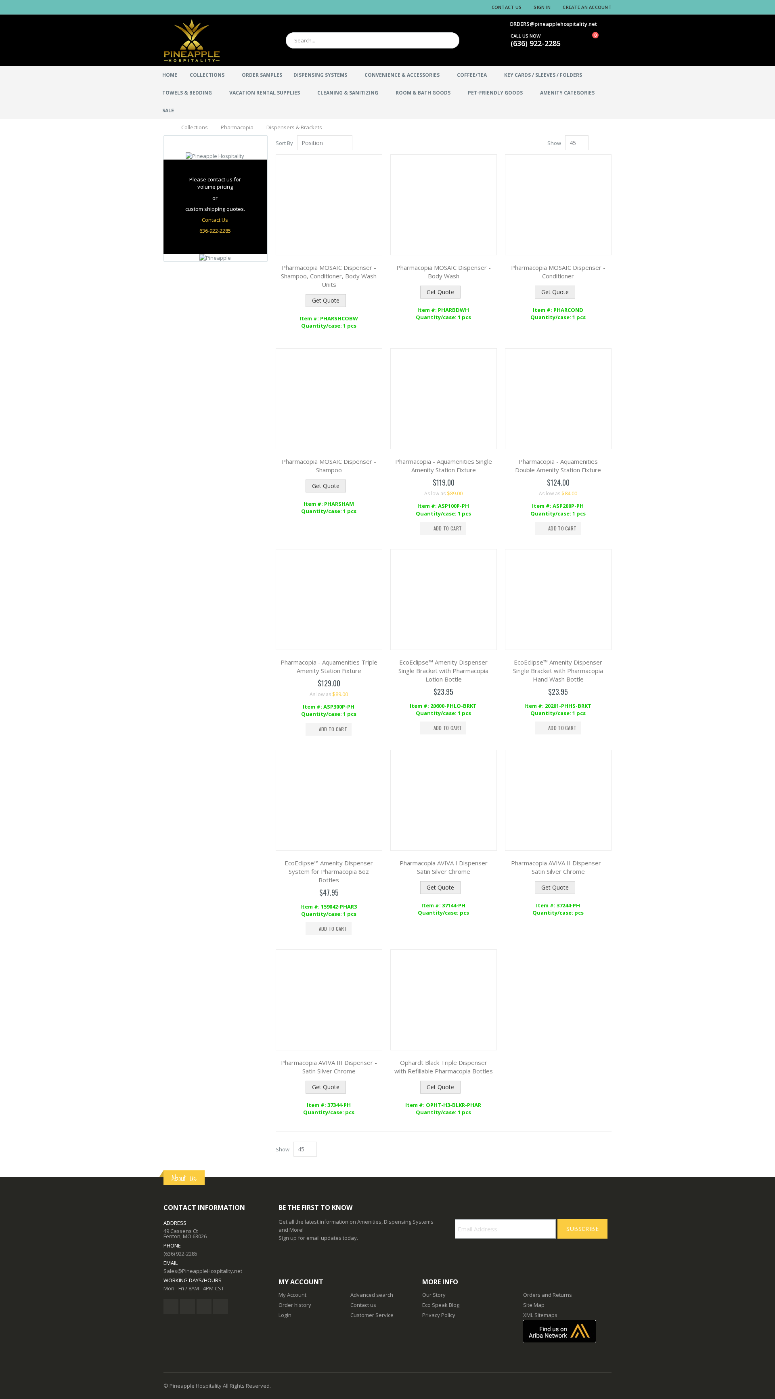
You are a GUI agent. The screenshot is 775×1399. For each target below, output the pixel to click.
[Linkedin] (204, 1306)
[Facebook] (170, 1306)
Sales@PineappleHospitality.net (202, 1271)
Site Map (534, 1305)
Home (166, 126)
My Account (292, 1294)
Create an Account (587, 7)
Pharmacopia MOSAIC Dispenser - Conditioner (558, 271)
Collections (194, 127)
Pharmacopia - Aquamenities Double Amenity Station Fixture (558, 465)
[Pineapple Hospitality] (191, 40)
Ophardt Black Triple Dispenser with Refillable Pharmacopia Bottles (443, 1066)
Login (285, 1315)
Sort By (284, 143)
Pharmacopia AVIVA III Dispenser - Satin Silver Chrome (329, 1066)
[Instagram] (220, 1306)
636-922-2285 (215, 230)
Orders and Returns (547, 1294)
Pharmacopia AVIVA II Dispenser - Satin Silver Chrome (558, 867)
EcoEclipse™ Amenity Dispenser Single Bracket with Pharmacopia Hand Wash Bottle (558, 670)
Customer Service (372, 1315)
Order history (295, 1305)
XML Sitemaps (540, 1315)
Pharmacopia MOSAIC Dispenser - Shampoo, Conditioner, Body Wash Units (329, 275)
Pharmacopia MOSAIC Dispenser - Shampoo (329, 465)
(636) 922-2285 (536, 43)
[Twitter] (187, 1306)
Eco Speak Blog (440, 1305)
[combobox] (372, 40)
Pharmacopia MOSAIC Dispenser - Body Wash (443, 271)
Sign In (542, 7)
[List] (608, 143)
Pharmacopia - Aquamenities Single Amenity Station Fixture (443, 465)
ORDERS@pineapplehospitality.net (553, 23)
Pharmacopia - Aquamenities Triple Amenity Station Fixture (329, 666)
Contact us (363, 1305)
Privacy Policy (438, 1315)
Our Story (434, 1294)
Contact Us (507, 7)
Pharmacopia (237, 127)
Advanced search (371, 1294)
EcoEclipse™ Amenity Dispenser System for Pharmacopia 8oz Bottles (329, 871)
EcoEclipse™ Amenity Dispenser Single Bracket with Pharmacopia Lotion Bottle (443, 670)
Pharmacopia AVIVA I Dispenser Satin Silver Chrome (444, 867)
